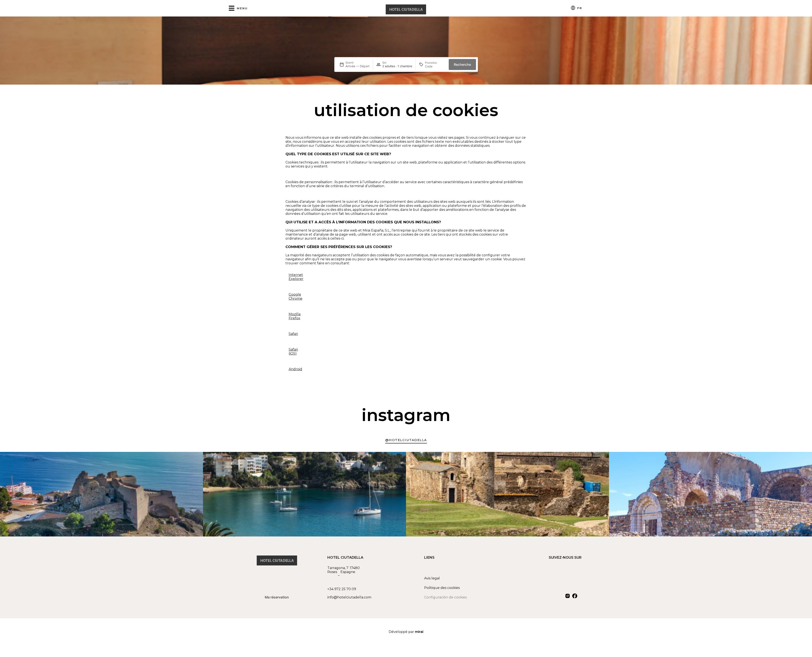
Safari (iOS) (293, 351)
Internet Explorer (296, 277)
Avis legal (432, 578)
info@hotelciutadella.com (349, 597)
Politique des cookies (442, 588)
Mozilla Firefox (294, 316)
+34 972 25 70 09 (341, 589)
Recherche (462, 64)
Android (295, 369)
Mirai (419, 632)
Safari (293, 334)
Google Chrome (295, 296)
